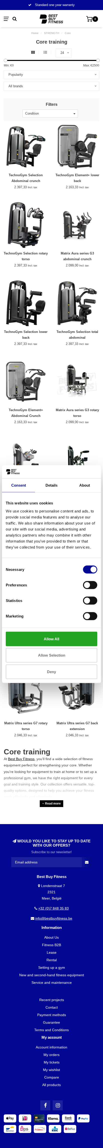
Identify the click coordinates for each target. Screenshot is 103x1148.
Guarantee (51, 1022)
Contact (52, 1007)
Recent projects (51, 1000)
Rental (51, 960)
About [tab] (84, 485)
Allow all (51, 639)
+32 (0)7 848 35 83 (53, 908)
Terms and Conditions (51, 1030)
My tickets (52, 1062)
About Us (51, 937)
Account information (51, 1047)
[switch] (90, 585)
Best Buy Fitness (21, 759)
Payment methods (51, 1015)
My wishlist (51, 1070)
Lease (51, 952)
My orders (52, 1055)
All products (51, 1085)
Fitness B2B (51, 945)
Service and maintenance (52, 983)
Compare (51, 1077)
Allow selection (51, 655)
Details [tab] (52, 485)
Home (34, 33)
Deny (51, 671)
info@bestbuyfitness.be (53, 918)
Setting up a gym (51, 967)
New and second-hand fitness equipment (51, 975)
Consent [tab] (18, 485)
